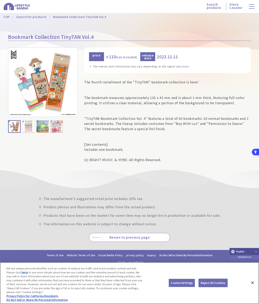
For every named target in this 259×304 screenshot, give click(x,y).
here (24, 272)
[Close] (252, 282)
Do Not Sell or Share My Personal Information (185, 255)
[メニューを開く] (252, 6)
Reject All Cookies (213, 283)
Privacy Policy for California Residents (32, 296)
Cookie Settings (182, 283)
